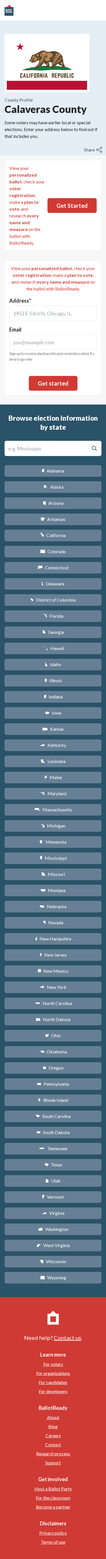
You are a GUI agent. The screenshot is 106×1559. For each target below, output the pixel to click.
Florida (53, 616)
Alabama (53, 470)
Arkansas (53, 519)
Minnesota (53, 841)
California (53, 535)
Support (53, 1462)
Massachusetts (53, 809)
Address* (20, 301)
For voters (53, 1364)
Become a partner (53, 1506)
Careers (53, 1435)
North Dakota (53, 1019)
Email (15, 329)
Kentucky (53, 745)
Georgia (53, 632)
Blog (53, 1426)
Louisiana (53, 761)
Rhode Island (53, 1100)
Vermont (53, 1196)
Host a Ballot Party (53, 1488)
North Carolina (53, 1003)
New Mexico (53, 971)
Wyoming (53, 1277)
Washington (53, 1229)
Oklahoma (53, 1051)
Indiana (53, 696)
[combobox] (53, 313)
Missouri (53, 874)
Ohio (53, 1035)
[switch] (94, 149)
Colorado (53, 551)
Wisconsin (53, 1261)
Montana (53, 890)
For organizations (53, 1373)
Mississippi (53, 858)
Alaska (53, 486)
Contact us (67, 1337)
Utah (53, 1180)
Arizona (53, 503)
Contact (53, 1444)
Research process (53, 1453)
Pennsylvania (53, 1084)
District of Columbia (53, 599)
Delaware (53, 583)
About (53, 1417)
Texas (53, 1164)
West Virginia (53, 1245)
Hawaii (53, 648)
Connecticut (53, 567)
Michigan (53, 825)
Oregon (53, 1067)
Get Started (72, 205)
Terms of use (53, 1542)
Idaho (53, 664)
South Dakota (53, 1132)
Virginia (53, 1213)
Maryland (53, 793)
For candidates (53, 1382)
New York (53, 987)
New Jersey (53, 954)
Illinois (53, 680)
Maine (53, 777)
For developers (53, 1391)
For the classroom (53, 1497)
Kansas (53, 729)
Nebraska (53, 906)
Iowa (53, 712)
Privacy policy (53, 1533)
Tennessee (53, 1148)
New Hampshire (53, 938)
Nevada (53, 922)
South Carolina (53, 1116)
